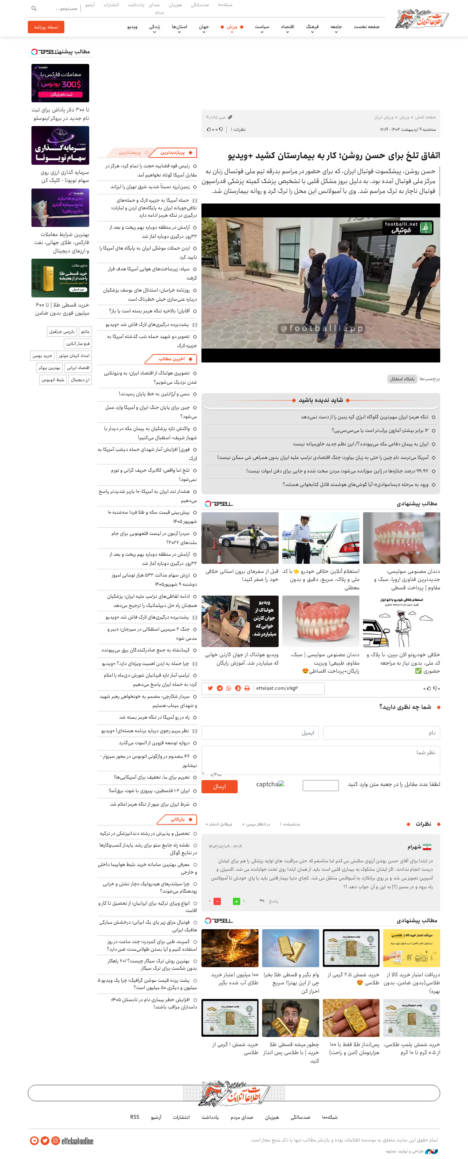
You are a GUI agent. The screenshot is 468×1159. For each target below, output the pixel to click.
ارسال (219, 786)
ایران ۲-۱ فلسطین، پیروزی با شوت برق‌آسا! (149, 791)
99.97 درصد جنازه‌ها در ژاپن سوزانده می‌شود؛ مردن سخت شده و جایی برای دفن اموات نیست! (337, 471)
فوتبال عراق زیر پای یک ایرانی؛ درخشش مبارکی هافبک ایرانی (148, 926)
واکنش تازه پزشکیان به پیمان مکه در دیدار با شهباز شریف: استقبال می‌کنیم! (150, 433)
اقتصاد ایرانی (78, 367)
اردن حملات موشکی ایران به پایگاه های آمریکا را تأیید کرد (148, 252)
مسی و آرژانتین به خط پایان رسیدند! (154, 394)
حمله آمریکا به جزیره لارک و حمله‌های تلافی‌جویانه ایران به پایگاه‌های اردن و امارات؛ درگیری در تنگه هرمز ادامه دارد (154, 207)
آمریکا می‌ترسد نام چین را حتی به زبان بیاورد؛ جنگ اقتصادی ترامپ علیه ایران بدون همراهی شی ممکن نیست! (323, 457)
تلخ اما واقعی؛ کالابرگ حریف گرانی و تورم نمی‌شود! (154, 474)
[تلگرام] (34, 1140)
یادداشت (136, 4)
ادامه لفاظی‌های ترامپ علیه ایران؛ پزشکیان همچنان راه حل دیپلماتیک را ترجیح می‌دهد (152, 600)
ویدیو (132, 26)
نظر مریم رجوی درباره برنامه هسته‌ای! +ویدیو (145, 731)
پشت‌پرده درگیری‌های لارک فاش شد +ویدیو (147, 324)
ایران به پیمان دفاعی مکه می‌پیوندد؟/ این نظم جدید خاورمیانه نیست (361, 444)
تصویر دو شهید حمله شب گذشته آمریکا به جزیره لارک (152, 341)
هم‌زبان (175, 4)
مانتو (85, 331)
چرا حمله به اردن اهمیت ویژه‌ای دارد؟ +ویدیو (145, 664)
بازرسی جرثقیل (62, 331)
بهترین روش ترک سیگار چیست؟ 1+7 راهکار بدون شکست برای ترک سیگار (152, 964)
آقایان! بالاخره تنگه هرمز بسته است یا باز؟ (149, 311)
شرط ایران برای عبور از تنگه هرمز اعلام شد (150, 804)
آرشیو (90, 4)
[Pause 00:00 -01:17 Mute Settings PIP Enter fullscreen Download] (320, 283)
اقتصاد (287, 26)
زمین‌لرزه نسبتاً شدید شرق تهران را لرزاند (150, 187)
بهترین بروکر (49, 367)
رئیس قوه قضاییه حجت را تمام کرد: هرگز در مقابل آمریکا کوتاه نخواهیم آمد (151, 170)
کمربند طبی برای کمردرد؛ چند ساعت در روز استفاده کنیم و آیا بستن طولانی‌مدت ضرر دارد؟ (152, 945)
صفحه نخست (367, 26)
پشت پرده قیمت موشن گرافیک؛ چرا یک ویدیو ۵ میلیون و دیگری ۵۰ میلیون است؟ (147, 984)
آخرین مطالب (172, 359)
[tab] (176, 153)
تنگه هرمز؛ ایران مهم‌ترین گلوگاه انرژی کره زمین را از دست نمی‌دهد (365, 417)
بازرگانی (178, 819)
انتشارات (111, 4)
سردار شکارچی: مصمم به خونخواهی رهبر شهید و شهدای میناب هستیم (148, 701)
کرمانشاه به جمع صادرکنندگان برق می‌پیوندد (145, 650)
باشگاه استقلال (402, 379)
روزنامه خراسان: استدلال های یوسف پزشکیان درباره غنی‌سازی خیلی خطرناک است (150, 294)
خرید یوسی (42, 355)
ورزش (232, 26)
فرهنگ (312, 26)
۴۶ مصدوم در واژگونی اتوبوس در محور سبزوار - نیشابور (148, 761)
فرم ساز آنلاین (78, 343)
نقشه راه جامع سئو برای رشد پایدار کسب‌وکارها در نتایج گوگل (148, 848)
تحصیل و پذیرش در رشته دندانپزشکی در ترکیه (145, 833)
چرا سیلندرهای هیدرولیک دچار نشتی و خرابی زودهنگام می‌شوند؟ (150, 887)
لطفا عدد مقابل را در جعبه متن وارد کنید (394, 784)
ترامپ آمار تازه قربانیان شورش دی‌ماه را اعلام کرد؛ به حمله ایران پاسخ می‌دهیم (150, 679)
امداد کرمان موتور (74, 355)
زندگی (154, 26)
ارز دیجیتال (80, 379)
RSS (134, 1117)
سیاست (262, 26)
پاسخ (273, 901)
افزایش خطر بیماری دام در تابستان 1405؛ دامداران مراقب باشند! (154, 1003)
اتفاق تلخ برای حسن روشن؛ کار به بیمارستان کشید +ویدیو (334, 156)
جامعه (336, 26)
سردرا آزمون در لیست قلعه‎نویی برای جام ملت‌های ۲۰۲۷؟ (154, 538)
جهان (204, 26)
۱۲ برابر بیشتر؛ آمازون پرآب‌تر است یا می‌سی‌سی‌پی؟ (380, 430)
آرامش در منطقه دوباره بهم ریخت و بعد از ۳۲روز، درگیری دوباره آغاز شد (153, 231)
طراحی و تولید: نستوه (405, 1151)
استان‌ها (179, 26)
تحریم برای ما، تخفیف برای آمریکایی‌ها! (152, 777)
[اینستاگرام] (55, 1140)
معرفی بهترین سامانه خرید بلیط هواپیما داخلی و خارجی (147, 868)
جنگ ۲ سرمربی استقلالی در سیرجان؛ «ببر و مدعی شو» (152, 633)
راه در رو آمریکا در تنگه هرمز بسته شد (154, 717)
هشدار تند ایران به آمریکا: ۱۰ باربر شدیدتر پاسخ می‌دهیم (148, 496)
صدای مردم (156, 8)
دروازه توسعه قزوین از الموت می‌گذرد (154, 743)
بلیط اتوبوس (53, 379)
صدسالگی (200, 4)
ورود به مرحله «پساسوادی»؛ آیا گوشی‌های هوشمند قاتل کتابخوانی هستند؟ (356, 484)
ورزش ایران (383, 117)
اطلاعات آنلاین (422, 18)
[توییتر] (45, 1140)
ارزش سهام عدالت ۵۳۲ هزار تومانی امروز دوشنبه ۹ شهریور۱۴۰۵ (154, 579)
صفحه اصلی (425, 117)
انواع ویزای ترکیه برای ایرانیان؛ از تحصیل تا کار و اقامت (147, 907)
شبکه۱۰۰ (225, 4)
